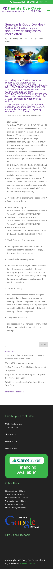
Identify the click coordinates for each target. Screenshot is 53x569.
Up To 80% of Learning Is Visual (19, 363)
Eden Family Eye (15, 38)
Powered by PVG (27, 563)
